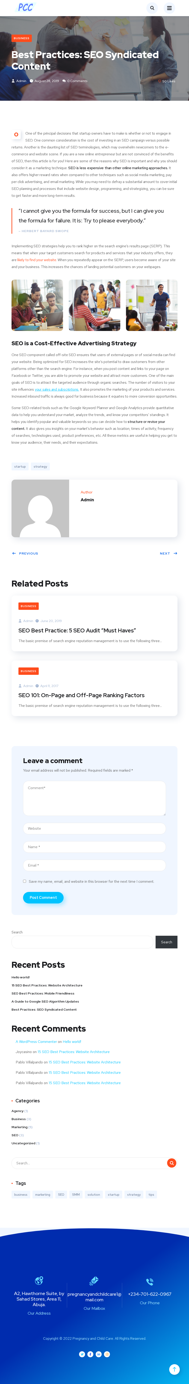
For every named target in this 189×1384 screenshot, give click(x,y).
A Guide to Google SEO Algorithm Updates (45, 1001)
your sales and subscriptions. (57, 389)
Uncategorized (23, 1143)
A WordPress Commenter (36, 1041)
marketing (42, 1194)
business (20, 1194)
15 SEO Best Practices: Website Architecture (47, 985)
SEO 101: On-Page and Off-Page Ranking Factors (81, 695)
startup (20, 466)
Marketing (19, 1127)
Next (165, 553)
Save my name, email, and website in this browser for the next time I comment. (91, 881)
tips (151, 1194)
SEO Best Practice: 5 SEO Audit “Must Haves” (77, 630)
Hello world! (21, 977)
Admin (21, 81)
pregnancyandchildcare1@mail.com (94, 1297)
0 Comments (77, 81)
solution (94, 1194)
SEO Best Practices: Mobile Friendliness (43, 993)
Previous (28, 553)
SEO (15, 1135)
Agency (18, 1111)
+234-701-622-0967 (149, 1294)
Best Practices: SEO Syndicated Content (44, 1009)
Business (22, 38)
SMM (76, 1194)
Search (17, 932)
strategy (40, 466)
